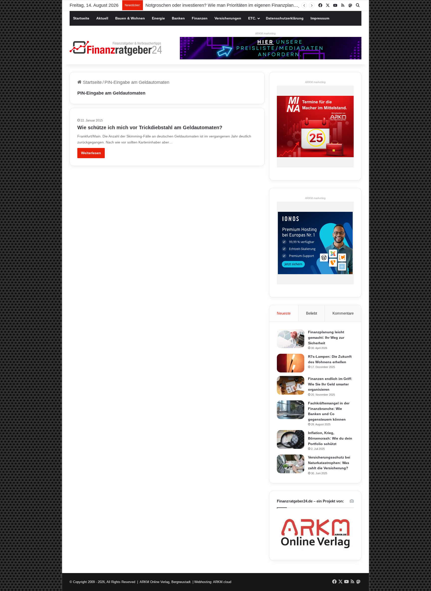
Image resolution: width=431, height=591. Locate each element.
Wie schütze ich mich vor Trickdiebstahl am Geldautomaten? (149, 127)
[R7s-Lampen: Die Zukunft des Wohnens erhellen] (290, 363)
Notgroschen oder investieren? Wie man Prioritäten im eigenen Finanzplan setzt (224, 5)
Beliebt (311, 313)
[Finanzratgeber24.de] (116, 48)
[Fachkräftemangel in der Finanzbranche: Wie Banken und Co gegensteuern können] (290, 409)
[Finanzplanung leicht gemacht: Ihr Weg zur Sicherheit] (290, 338)
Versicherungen (228, 18)
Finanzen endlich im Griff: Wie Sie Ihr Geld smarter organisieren (330, 384)
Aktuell (102, 18)
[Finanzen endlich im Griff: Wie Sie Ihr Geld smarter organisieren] (290, 385)
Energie (158, 18)
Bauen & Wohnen (130, 18)
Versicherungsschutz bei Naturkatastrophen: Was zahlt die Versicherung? (329, 462)
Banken (178, 18)
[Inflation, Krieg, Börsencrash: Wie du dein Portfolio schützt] (290, 439)
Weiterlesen (91, 153)
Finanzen (200, 18)
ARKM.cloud (222, 582)
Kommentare (343, 313)
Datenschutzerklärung (285, 18)
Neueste (284, 313)
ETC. (252, 18)
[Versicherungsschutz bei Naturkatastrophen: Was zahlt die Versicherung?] (290, 464)
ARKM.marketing (265, 33)
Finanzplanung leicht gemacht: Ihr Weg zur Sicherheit (326, 337)
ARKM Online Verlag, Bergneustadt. (166, 582)
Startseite (81, 18)
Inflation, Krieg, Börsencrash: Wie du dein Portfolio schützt (330, 438)
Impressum (320, 18)
